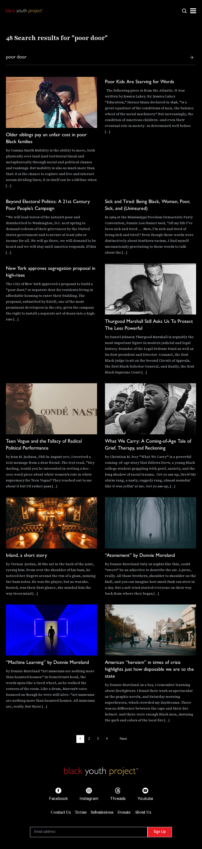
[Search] (191, 57)
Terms (81, 812)
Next (123, 739)
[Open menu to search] (184, 11)
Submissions (102, 812)
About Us (143, 812)
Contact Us (61, 812)
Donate (124, 812)
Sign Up (160, 832)
